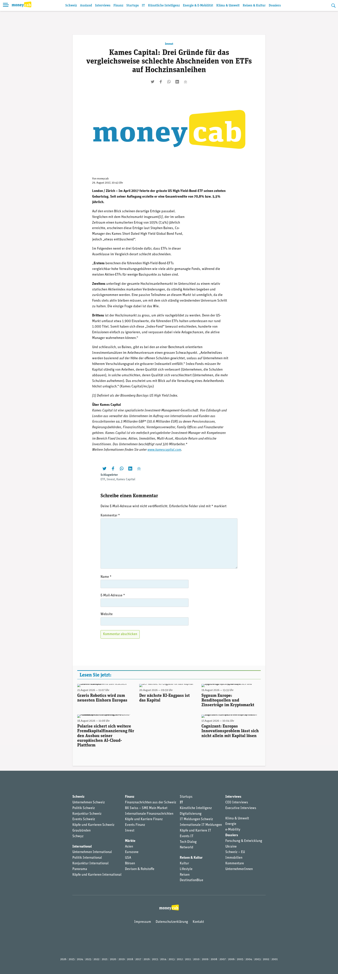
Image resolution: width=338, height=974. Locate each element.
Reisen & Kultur (254, 5)
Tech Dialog (188, 842)
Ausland (86, 5)
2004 (248, 959)
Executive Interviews (240, 808)
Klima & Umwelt (228, 5)
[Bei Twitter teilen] (153, 82)
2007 (222, 959)
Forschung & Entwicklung (243, 841)
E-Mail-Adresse (113, 595)
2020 (113, 959)
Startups (132, 5)
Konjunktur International (90, 863)
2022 (96, 959)
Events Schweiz (83, 819)
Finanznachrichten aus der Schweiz (150, 802)
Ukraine (231, 847)
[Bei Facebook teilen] (161, 82)
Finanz (118, 5)
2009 (205, 959)
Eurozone (131, 852)
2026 (63, 959)
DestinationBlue (191, 880)
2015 (155, 959)
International (82, 847)
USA (128, 858)
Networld (186, 847)
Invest (169, 44)
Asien (129, 847)
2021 (105, 959)
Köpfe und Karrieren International (96, 875)
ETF (103, 479)
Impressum (142, 922)
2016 (147, 959)
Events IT (186, 836)
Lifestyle (186, 869)
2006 (231, 959)
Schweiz (71, 5)
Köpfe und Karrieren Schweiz (93, 825)
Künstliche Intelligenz (164, 5)
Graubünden (81, 830)
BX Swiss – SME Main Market (146, 808)
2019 (122, 959)
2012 (180, 959)
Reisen (185, 875)
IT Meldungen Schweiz (196, 819)
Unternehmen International (92, 852)
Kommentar (110, 515)
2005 (240, 959)
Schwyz (78, 836)
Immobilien (233, 858)
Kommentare (234, 863)
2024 (80, 959)
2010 (196, 959)
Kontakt (198, 922)
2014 (163, 959)
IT (143, 5)
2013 (171, 959)
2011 (188, 959)
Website (107, 614)
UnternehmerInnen (239, 869)
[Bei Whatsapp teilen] (169, 82)
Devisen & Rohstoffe (139, 869)
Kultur (184, 863)
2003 (257, 959)
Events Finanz (135, 825)
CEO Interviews (236, 802)
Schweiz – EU (235, 852)
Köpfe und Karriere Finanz (144, 819)
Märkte (130, 841)
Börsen (130, 863)
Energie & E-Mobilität (198, 5)
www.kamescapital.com (164, 450)
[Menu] (6, 5)
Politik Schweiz (83, 808)
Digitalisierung (190, 814)
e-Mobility (232, 830)
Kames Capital (125, 479)
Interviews (102, 5)
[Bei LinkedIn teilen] (177, 82)
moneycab (103, 178)
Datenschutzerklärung (172, 922)
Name (106, 577)
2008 (214, 959)
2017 (138, 959)
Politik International (87, 858)
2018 (130, 959)
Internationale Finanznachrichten (149, 814)
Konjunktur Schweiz (87, 814)
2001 (274, 959)
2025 (72, 959)
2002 (266, 959)
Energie (230, 824)
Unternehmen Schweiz (88, 802)
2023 (88, 959)
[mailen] (185, 82)
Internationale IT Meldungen (201, 825)
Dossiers (275, 5)
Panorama (79, 869)
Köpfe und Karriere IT (195, 830)
